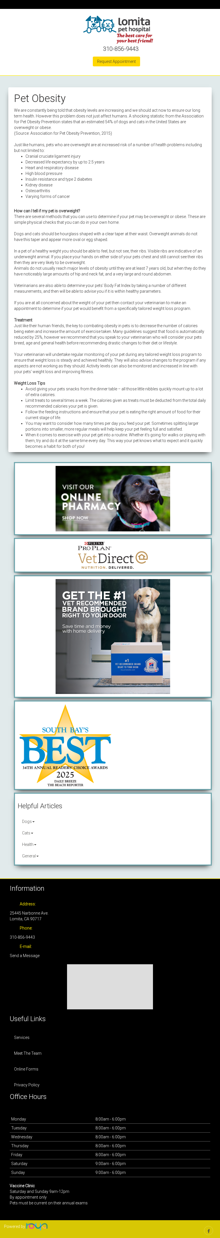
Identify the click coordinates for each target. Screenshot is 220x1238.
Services (22, 1037)
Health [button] (28, 844)
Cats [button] (26, 833)
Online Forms (26, 1069)
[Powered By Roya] (37, 1226)
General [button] (29, 856)
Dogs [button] (27, 821)
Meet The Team (28, 1053)
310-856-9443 (121, 48)
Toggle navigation (12, 26)
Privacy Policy (27, 1085)
